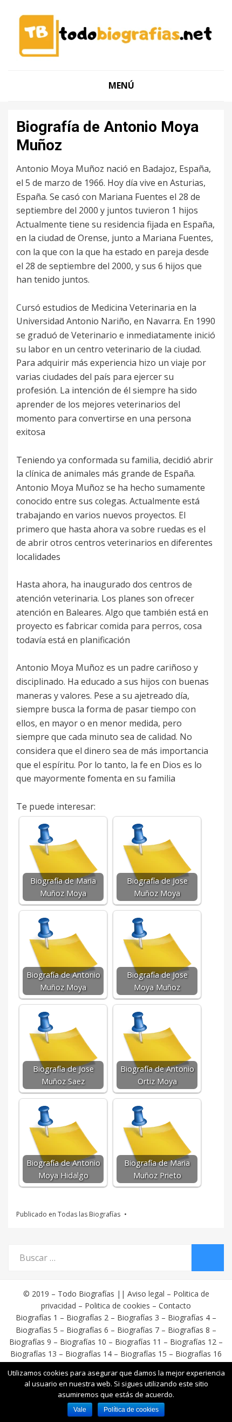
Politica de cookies (117, 1305)
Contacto (175, 1305)
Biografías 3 (138, 1317)
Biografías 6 (87, 1330)
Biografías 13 (33, 1353)
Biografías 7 (138, 1330)
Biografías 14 (88, 1353)
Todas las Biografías (89, 1214)
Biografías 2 (87, 1317)
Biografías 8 (189, 1330)
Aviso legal (146, 1294)
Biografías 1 (37, 1317)
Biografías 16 (198, 1353)
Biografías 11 (138, 1342)
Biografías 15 (143, 1353)
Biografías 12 (193, 1342)
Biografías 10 (83, 1342)
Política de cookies (131, 1409)
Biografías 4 (189, 1317)
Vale (79, 1409)
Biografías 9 (30, 1342)
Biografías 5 (37, 1330)
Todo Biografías (86, 1294)
